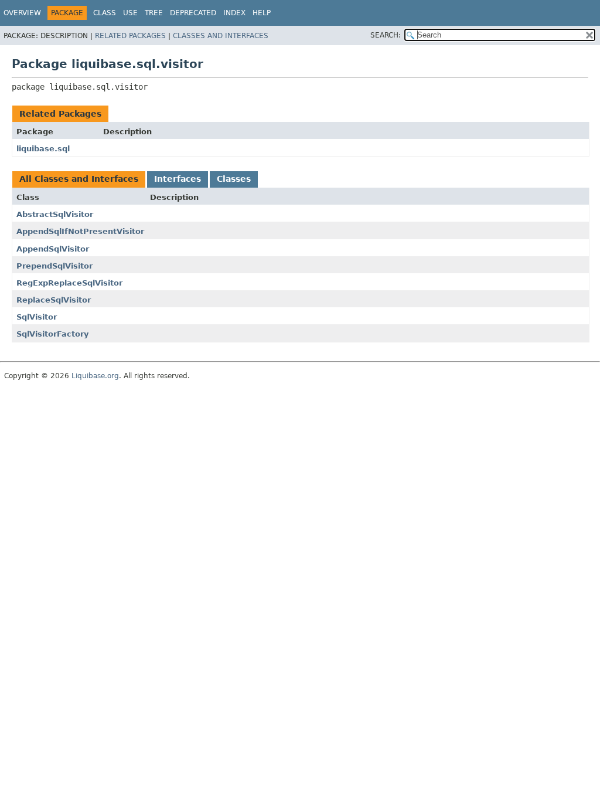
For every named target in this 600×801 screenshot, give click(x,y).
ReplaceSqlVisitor (53, 300)
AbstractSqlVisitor (54, 214)
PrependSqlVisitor (54, 266)
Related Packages (130, 36)
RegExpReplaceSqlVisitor (69, 283)
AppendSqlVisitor (52, 249)
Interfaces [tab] (177, 179)
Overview (22, 13)
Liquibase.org (95, 376)
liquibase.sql (43, 148)
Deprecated (193, 13)
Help (262, 13)
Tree (154, 13)
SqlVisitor (36, 317)
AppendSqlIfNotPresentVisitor (80, 231)
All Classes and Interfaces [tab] (78, 179)
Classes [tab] (234, 179)
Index (234, 13)
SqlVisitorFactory (52, 334)
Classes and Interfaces (220, 36)
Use (130, 13)
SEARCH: (385, 35)
